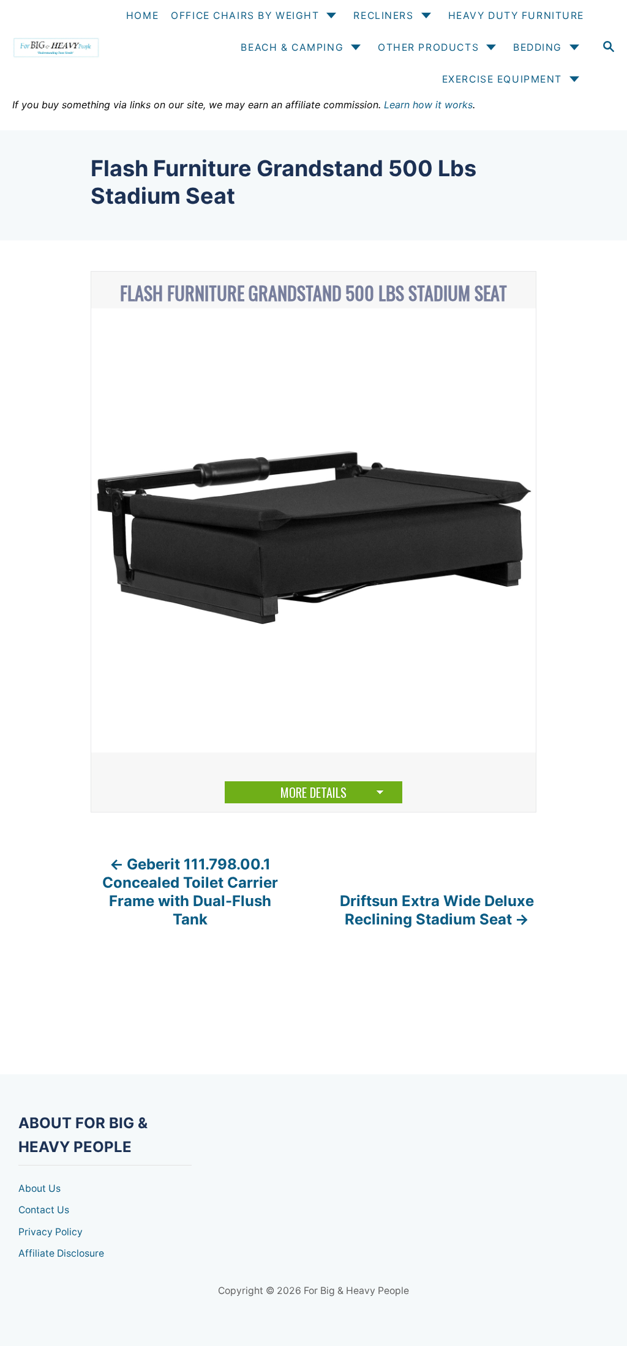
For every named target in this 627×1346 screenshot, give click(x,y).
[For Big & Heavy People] (55, 48)
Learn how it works (428, 105)
